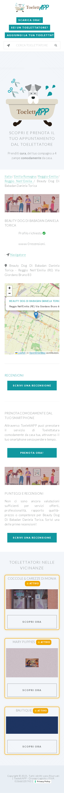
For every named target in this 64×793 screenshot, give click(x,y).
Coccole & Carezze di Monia (32, 578)
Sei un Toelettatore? (29, 27)
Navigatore (18, 255)
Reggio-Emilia (48, 176)
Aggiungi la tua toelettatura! (30, 35)
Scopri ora (31, 621)
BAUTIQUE (24, 710)
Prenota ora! (32, 452)
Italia (8, 176)
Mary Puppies (24, 642)
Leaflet (21, 352)
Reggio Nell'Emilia (19, 181)
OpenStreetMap (37, 352)
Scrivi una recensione (32, 385)
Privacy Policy (43, 781)
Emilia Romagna (25, 176)
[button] (36, 315)
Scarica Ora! (29, 20)
